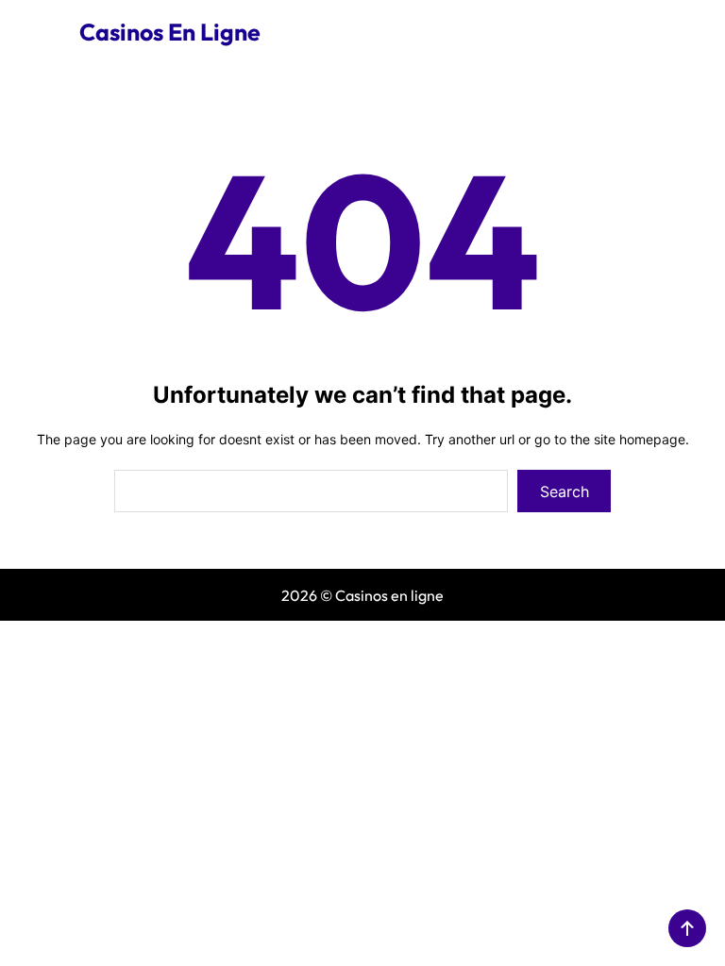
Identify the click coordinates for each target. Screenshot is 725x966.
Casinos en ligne (170, 32)
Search (564, 491)
